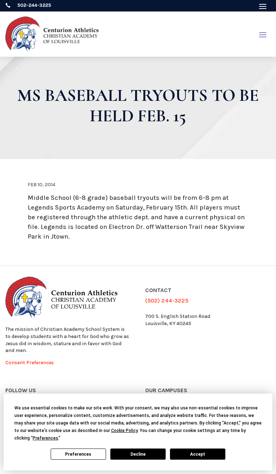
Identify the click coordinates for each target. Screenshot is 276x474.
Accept (197, 454)
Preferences (78, 454)
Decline (138, 454)
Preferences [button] (45, 438)
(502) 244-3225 (166, 300)
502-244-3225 (34, 5)
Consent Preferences (29, 363)
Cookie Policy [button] (124, 430)
